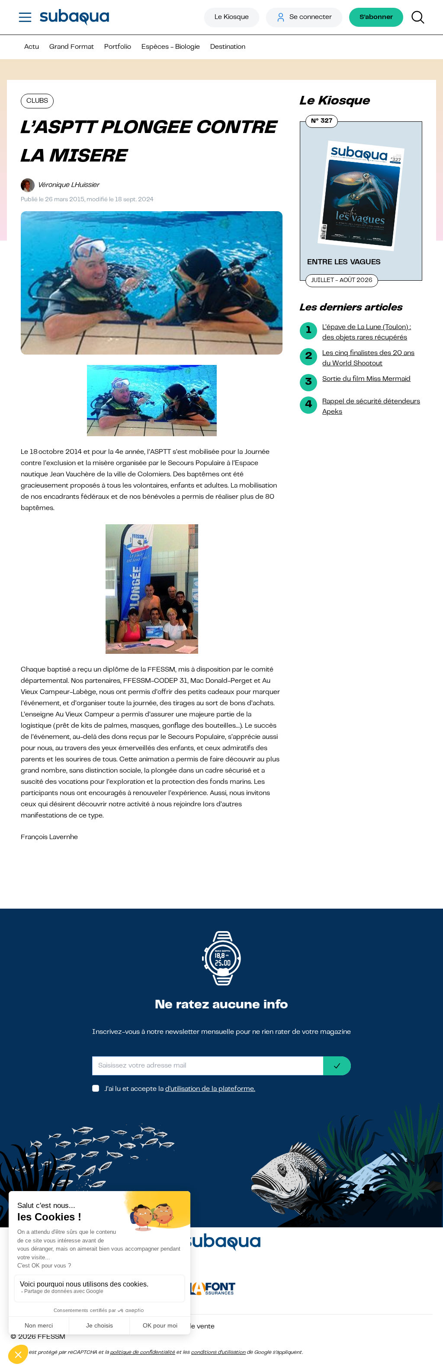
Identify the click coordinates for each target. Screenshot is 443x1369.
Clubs (37, 101)
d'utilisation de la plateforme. (210, 1089)
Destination (227, 47)
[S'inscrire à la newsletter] (337, 1065)
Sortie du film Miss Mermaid (366, 379)
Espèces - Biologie (170, 47)
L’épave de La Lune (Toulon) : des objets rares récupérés (366, 332)
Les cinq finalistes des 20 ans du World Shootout (368, 358)
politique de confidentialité (142, 1352)
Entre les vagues (344, 262)
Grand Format (71, 47)
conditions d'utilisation (218, 1352)
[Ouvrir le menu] (25, 17)
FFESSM (51, 1337)
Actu (31, 47)
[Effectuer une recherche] (418, 17)
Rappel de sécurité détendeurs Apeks (371, 407)
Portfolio (117, 47)
